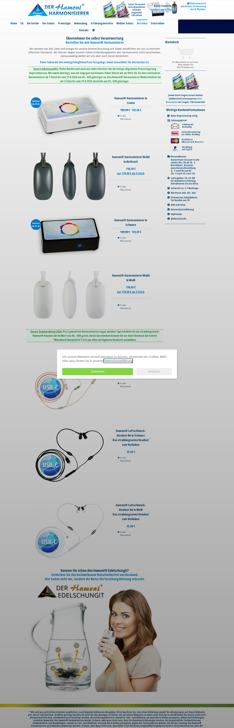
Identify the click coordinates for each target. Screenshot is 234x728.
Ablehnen (154, 371)
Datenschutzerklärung (118, 361)
